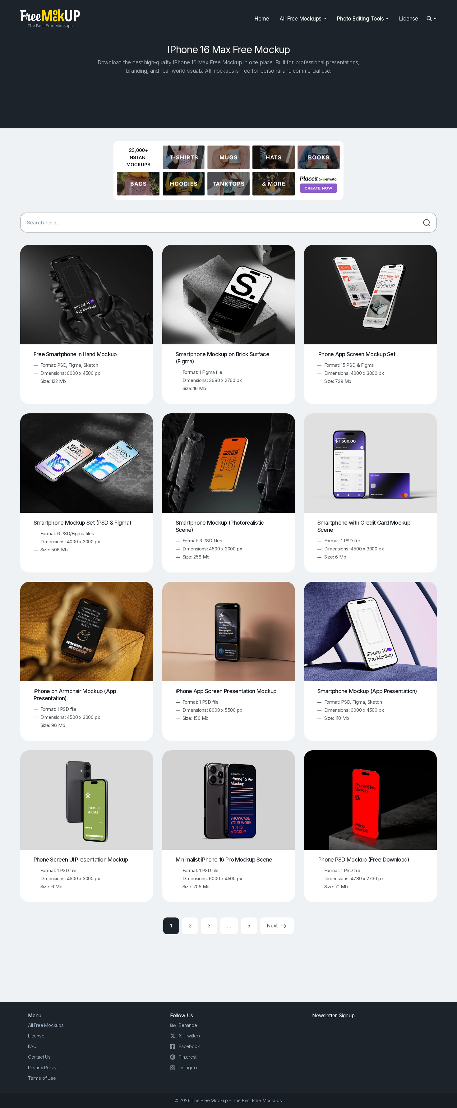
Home (262, 19)
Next (273, 925)
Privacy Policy (42, 1067)
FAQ (32, 1046)
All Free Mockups (300, 19)
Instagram (189, 1067)
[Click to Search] (426, 222)
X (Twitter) (189, 1036)
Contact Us (39, 1057)
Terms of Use (42, 1078)
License (408, 19)
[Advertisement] (228, 100)
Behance (188, 1025)
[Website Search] (430, 19)
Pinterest (187, 1057)
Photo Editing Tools (360, 19)
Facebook (189, 1046)
